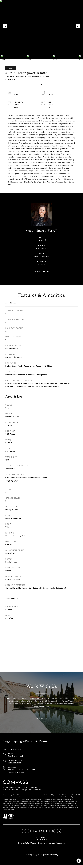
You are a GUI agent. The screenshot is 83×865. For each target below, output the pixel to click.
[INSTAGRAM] (30, 831)
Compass (13, 797)
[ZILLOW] (41, 831)
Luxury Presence (57, 843)
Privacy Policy (51, 855)
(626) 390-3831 (41, 248)
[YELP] (59, 831)
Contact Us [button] (41, 719)
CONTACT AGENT (41, 272)
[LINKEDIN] (36, 831)
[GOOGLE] (53, 831)
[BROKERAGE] (47, 831)
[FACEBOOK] (24, 831)
